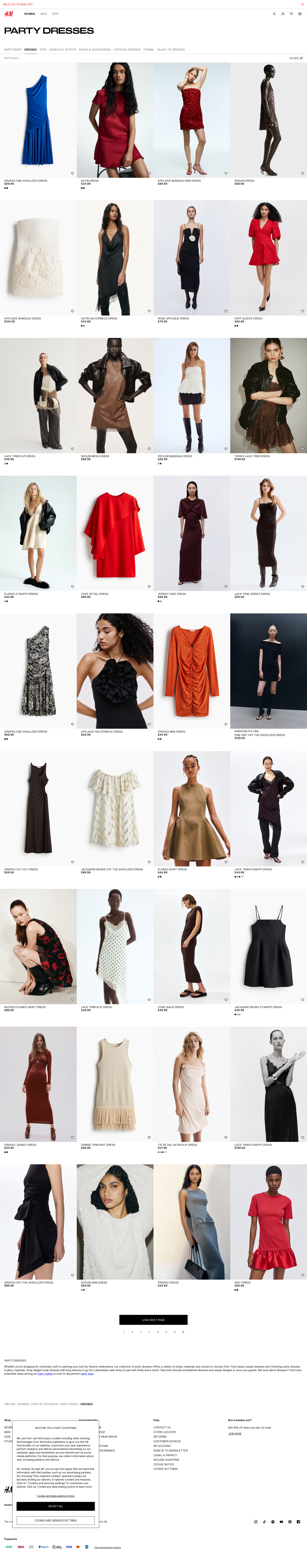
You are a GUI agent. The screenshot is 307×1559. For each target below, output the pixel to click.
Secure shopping (166, 1459)
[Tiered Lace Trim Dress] (268, 395)
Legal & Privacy (165, 1455)
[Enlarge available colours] (6, 188)
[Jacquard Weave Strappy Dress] (268, 946)
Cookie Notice (164, 1464)
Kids (55, 13)
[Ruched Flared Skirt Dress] (38, 946)
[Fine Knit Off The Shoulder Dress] (268, 671)
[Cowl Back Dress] (192, 946)
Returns (160, 1436)
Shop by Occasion (44, 1404)
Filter (293, 58)
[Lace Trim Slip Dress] (38, 395)
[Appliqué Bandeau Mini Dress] (192, 120)
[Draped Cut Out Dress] (38, 808)
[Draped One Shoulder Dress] (38, 120)
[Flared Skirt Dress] (192, 808)
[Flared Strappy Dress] (38, 533)
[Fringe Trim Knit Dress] (115, 1084)
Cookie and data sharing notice (55, 1495)
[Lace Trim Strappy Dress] (268, 808)
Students (11, 1441)
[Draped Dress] (192, 1222)
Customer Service (167, 1441)
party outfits (45, 1373)
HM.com (9, 1404)
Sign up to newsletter (171, 1450)
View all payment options (107, 1547)
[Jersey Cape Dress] (192, 533)
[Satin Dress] (115, 120)
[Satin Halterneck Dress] (115, 258)
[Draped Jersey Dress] (38, 1084)
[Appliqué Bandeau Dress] (38, 258)
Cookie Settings (166, 1468)
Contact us (162, 1427)
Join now (234, 1433)
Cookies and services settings (56, 1520)
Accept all (56, 1506)
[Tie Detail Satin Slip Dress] (192, 1084)
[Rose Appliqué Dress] (192, 258)
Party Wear (69, 1404)
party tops (87, 1373)
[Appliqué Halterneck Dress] (115, 671)
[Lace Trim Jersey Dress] (268, 533)
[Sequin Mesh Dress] (115, 395)
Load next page (153, 1319)
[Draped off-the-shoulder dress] (38, 1222)
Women (29, 13)
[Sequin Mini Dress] (115, 1222)
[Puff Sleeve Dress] (268, 258)
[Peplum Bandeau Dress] (192, 395)
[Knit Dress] (268, 1222)
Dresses (86, 1404)
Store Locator (165, 1432)
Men (44, 13)
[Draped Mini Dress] (192, 671)
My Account (162, 1445)
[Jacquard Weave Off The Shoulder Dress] (115, 808)
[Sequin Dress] (268, 120)
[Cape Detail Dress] (115, 533)
